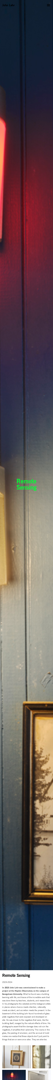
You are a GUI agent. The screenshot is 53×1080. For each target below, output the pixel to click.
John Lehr (8, 5)
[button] (48, 5)
